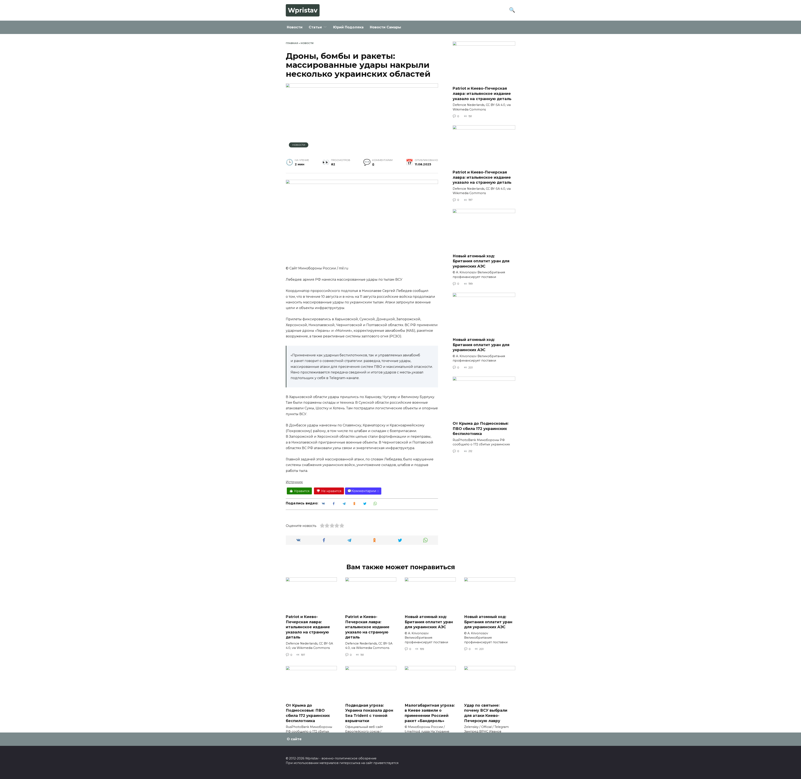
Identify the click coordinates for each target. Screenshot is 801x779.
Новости (294, 27)
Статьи (315, 27)
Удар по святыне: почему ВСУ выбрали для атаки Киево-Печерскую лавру (485, 713)
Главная (292, 43)
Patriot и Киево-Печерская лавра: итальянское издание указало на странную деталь (482, 93)
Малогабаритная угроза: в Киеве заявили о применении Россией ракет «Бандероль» (430, 713)
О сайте (294, 739)
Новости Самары (385, 27)
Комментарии (363, 491)
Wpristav (302, 10)
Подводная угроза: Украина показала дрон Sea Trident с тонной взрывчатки (369, 713)
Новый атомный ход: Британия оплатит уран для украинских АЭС (481, 261)
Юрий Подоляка (348, 27)
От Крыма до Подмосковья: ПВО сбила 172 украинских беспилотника (481, 428)
